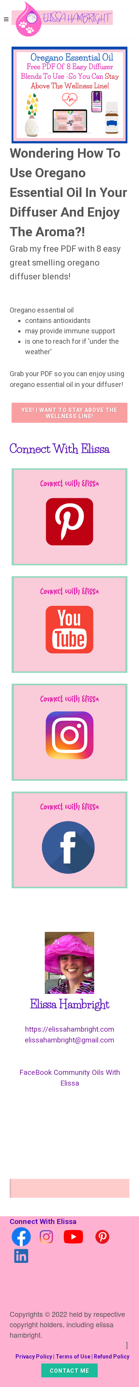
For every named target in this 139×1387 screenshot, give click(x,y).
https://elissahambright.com (69, 1029)
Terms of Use (73, 1356)
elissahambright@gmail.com (69, 1040)
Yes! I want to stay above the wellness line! (69, 413)
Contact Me (69, 1371)
